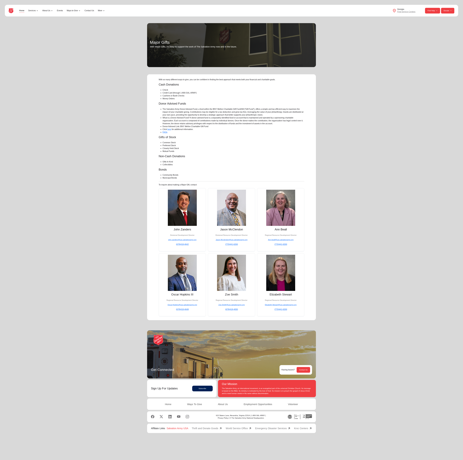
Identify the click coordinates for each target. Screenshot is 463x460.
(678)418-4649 (182, 309)
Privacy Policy (223, 418)
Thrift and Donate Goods (207, 428)
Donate (446, 11)
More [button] (100, 11)
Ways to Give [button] (72, 11)
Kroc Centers (303, 428)
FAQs (165, 132)
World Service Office (239, 428)
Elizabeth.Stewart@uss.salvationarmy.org (280, 305)
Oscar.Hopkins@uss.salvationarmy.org (182, 305)
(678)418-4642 (182, 244)
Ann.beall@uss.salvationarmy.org (280, 240)
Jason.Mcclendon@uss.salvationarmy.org (231, 240)
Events (60, 11)
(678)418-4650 (231, 309)
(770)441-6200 (231, 244)
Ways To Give (194, 404)
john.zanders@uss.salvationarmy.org (182, 240)
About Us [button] (46, 11)
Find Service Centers (406, 12)
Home (21, 11)
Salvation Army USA (177, 428)
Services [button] (32, 11)
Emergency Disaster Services (273, 428)
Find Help (431, 11)
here (169, 129)
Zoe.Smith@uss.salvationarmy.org (231, 305)
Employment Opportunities (258, 404)
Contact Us (89, 11)
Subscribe (202, 388)
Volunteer (293, 404)
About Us (223, 404)
